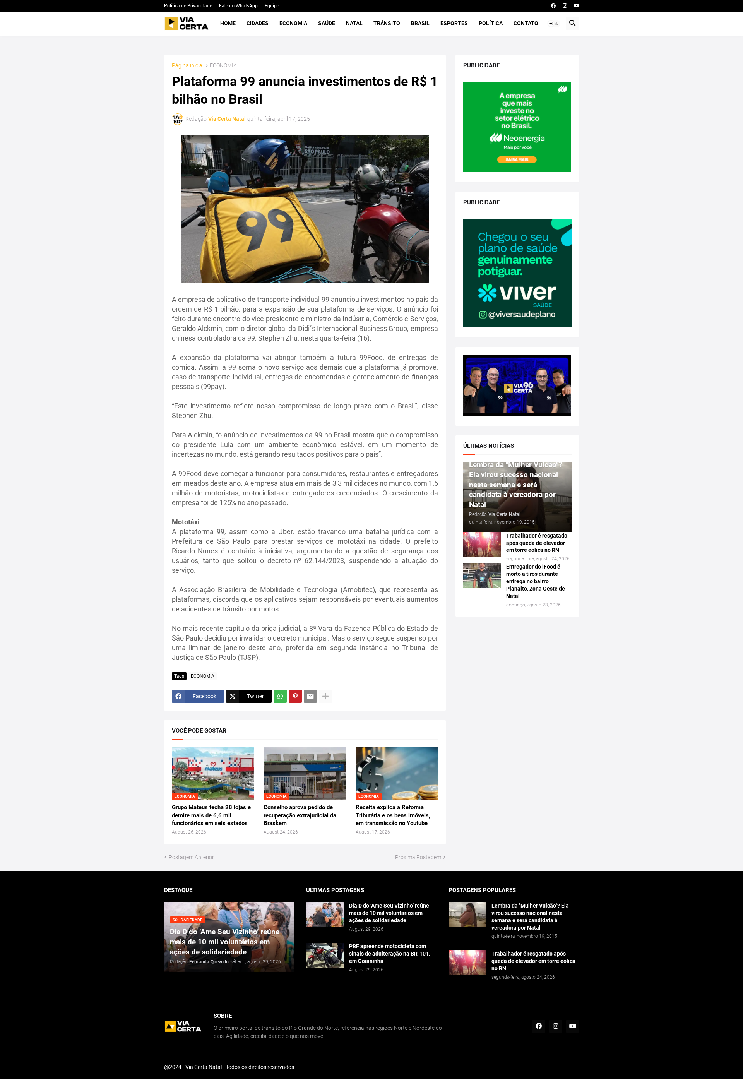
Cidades (258, 23)
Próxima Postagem (418, 857)
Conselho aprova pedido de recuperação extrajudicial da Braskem (300, 815)
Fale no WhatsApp (238, 6)
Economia (293, 23)
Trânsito (386, 23)
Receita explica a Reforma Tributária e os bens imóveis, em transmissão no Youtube (393, 815)
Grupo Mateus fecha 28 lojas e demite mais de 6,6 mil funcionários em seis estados (211, 815)
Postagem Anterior (191, 857)
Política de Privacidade (188, 6)
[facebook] (553, 6)
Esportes (454, 23)
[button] (553, 23)
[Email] (310, 696)
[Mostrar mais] (325, 696)
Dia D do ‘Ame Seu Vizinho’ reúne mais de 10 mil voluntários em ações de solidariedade (389, 913)
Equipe (272, 6)
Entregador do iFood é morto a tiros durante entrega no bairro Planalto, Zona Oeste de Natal (535, 581)
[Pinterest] (295, 696)
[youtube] (576, 6)
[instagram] (565, 6)
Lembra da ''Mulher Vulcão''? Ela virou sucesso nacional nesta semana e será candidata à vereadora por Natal (530, 917)
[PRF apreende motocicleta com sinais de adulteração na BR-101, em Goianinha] (325, 955)
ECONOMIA (223, 66)
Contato (526, 23)
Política (491, 23)
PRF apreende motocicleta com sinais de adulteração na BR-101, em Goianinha (389, 953)
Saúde (326, 23)
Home (228, 23)
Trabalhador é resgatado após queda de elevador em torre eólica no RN (536, 543)
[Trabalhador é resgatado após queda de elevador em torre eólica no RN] (482, 544)
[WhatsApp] (280, 696)
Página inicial (188, 66)
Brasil (420, 23)
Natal (354, 23)
